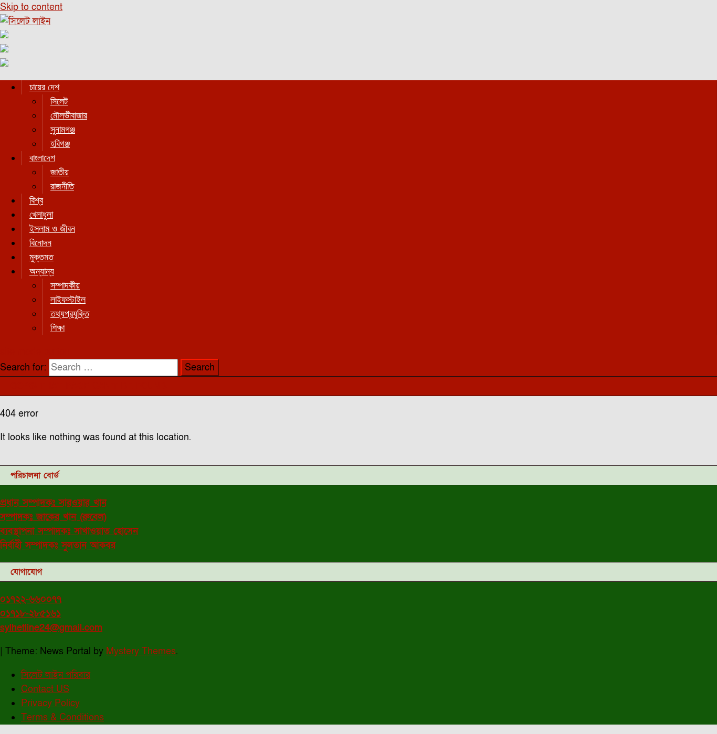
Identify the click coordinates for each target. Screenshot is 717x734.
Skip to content (31, 7)
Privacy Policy (50, 703)
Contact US (45, 689)
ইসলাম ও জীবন (52, 229)
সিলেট (59, 101)
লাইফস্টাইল (68, 299)
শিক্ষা (57, 328)
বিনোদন (40, 243)
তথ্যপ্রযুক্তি (69, 314)
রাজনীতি (62, 186)
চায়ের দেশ (44, 87)
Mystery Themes (141, 651)
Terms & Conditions (62, 717)
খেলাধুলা (41, 214)
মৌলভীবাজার (68, 115)
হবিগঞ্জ (60, 144)
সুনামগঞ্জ (62, 129)
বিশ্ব (36, 200)
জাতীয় (59, 172)
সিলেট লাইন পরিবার (55, 675)
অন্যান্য (41, 271)
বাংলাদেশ (42, 158)
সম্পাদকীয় (65, 285)
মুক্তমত (41, 257)
